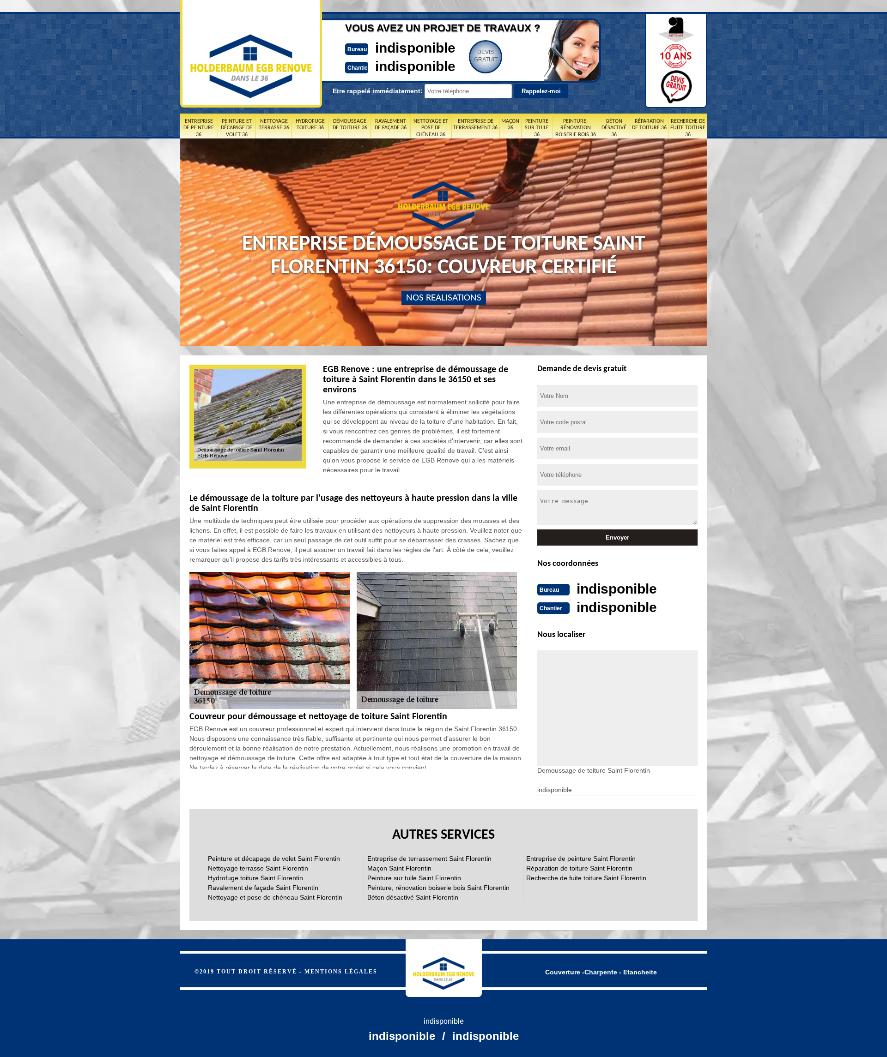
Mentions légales (340, 971)
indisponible (415, 47)
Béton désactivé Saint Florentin (412, 897)
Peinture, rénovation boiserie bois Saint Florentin (438, 887)
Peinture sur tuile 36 (537, 128)
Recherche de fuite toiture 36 (687, 128)
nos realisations (443, 298)
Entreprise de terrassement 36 (475, 125)
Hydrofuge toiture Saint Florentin (255, 878)
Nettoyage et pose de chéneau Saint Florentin (275, 897)
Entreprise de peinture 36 (198, 128)
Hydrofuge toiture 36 (310, 125)
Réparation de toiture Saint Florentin (579, 868)
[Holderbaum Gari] (444, 968)
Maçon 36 (510, 125)
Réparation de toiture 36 (649, 125)
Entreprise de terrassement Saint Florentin (429, 858)
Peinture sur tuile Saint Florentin (414, 878)
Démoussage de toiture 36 (350, 125)
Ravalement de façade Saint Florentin (263, 887)
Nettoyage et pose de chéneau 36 (430, 128)
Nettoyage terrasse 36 (274, 125)
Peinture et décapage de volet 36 (236, 128)
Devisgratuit (486, 56)
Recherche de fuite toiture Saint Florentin (586, 878)
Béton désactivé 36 (613, 128)
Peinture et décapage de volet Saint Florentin (274, 858)
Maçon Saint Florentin (399, 868)
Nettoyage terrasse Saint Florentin (258, 868)
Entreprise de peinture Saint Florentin (581, 858)
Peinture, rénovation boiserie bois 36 (575, 128)
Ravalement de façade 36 (391, 125)
